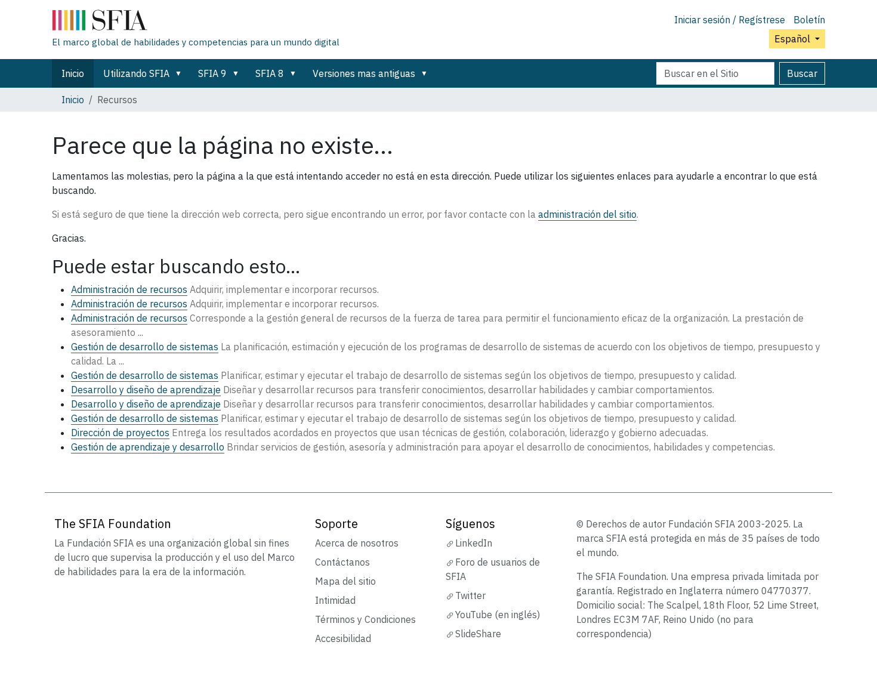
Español (793, 39)
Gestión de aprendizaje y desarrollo (147, 447)
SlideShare (478, 634)
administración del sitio (587, 214)
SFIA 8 (269, 73)
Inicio (72, 73)
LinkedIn (473, 543)
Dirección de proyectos (120, 433)
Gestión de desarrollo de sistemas (144, 347)
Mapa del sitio (345, 581)
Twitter (470, 595)
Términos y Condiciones (365, 619)
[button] (181, 73)
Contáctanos (342, 562)
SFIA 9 (212, 73)
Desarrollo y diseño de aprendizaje (146, 390)
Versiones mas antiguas (364, 73)
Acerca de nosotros (357, 543)
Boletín (809, 20)
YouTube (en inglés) (497, 615)
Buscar (802, 73)
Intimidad (335, 600)
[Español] (195, 23)
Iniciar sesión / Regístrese (729, 20)
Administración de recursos (129, 289)
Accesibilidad (343, 638)
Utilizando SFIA (136, 73)
